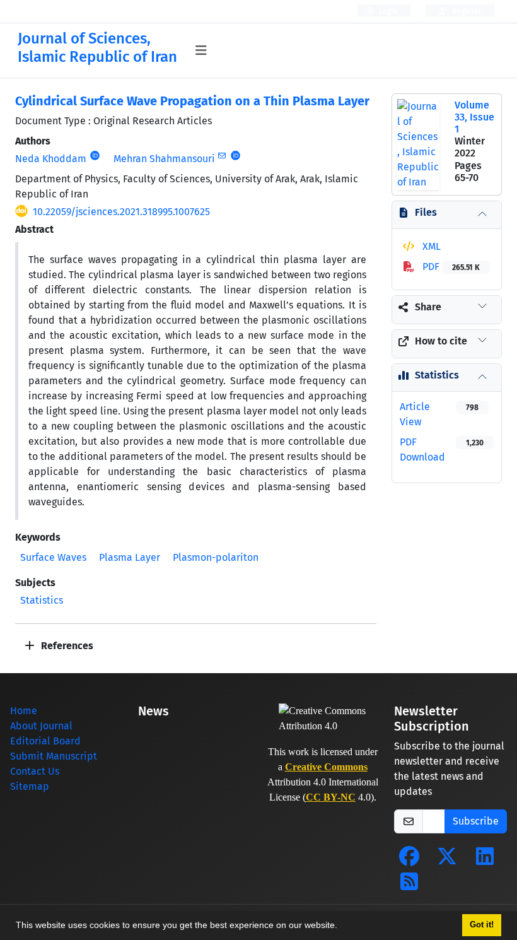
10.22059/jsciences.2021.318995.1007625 (121, 212)
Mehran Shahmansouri (164, 159)
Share (428, 307)
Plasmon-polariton (215, 557)
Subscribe (476, 821)
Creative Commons (326, 766)
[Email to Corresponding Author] (222, 155)
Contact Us (34, 771)
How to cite (441, 341)
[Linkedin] (485, 860)
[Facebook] (409, 860)
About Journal (41, 726)
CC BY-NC (331, 797)
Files (426, 212)
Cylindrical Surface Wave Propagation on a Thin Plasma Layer (192, 101)
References (65, 646)
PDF (450, 267)
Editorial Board (45, 741)
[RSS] (409, 885)
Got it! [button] (482, 924)
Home (23, 711)
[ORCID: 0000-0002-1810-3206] (95, 155)
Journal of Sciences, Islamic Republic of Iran (97, 48)
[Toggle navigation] (201, 50)
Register (466, 11)
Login (387, 11)
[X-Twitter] (447, 860)
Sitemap (29, 786)
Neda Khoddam (50, 159)
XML (430, 246)
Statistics (41, 600)
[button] (342, 927)
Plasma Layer (129, 557)
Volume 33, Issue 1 (474, 117)
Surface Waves (53, 557)
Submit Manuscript (53, 756)
